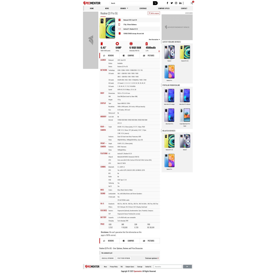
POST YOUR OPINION (124, 258)
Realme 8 (169, 61)
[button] (110, 55)
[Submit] (187, 266)
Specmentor (138, 271)
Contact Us (148, 267)
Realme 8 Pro (169, 80)
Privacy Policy (114, 267)
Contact (184, 8)
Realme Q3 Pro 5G (184, 61)
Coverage (143, 8)
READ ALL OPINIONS (108, 258)
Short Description (153, 39)
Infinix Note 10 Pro (169, 124)
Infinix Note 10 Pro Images (169, 104)
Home (92, 8)
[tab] (129, 39)
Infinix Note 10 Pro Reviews (184, 104)
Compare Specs (163, 8)
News (107, 8)
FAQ (122, 267)
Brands (123, 8)
